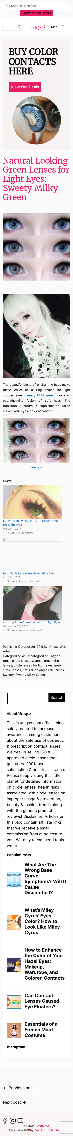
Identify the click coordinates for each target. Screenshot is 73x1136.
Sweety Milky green (39, 395)
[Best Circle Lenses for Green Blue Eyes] (32, 555)
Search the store (36, 13)
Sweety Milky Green (30, 675)
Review (36, 467)
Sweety (8, 675)
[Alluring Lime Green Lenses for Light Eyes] (32, 603)
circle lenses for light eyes (33, 665)
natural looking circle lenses (43, 670)
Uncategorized (37, 656)
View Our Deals (25, 87)
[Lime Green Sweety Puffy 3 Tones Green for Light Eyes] (32, 502)
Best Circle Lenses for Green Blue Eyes (29, 573)
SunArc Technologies (49, 1130)
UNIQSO (42, 1125)
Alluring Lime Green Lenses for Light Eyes (31, 622)
